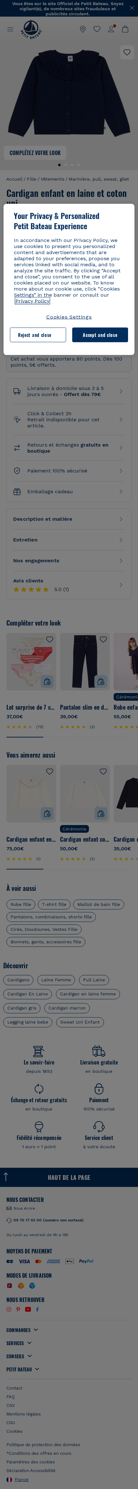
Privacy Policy (32, 301)
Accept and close (100, 334)
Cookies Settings (69, 317)
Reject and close (34, 334)
